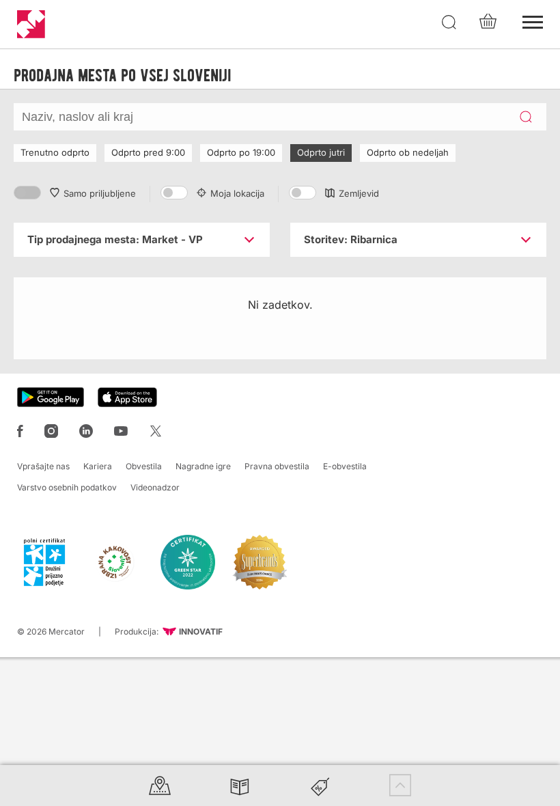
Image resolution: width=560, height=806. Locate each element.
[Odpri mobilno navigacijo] (532, 20)
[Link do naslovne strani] (31, 24)
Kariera (97, 466)
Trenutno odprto (54, 152)
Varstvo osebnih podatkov (67, 487)
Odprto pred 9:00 (148, 152)
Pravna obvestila (276, 466)
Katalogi (240, 785)
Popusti (320, 785)
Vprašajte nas (43, 466)
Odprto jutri (321, 152)
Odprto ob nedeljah (408, 152)
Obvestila (144, 466)
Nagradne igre (203, 466)
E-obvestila (345, 466)
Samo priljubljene (100, 193)
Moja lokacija (237, 193)
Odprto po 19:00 (241, 152)
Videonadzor (155, 487)
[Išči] (449, 22)
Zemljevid (359, 193)
